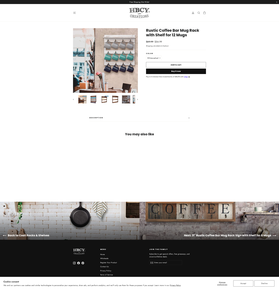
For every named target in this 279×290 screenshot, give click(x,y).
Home (102, 254)
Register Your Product (108, 262)
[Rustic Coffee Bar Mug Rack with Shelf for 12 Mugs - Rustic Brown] (74, 185)
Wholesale (104, 258)
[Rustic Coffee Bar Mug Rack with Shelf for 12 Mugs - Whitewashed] (77, 185)
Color (149, 53)
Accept (243, 283)
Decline (264, 283)
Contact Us (104, 266)
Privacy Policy (175, 285)
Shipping (149, 46)
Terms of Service (106, 274)
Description (96, 118)
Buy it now (176, 71)
